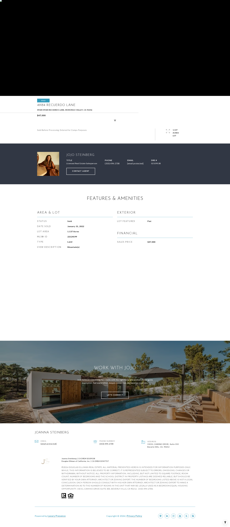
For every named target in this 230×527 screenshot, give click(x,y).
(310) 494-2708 (112, 163)
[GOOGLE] (192, 516)
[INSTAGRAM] (173, 516)
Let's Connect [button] (115, 395)
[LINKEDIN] (167, 516)
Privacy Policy (134, 516)
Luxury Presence (57, 516)
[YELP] (186, 516)
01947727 (104, 461)
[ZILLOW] (180, 516)
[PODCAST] (160, 516)
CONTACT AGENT (80, 171)
